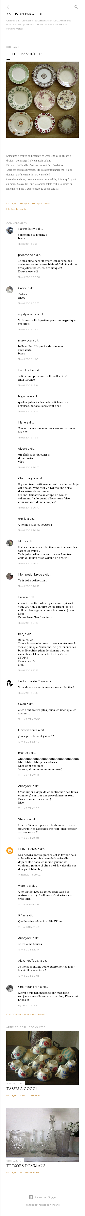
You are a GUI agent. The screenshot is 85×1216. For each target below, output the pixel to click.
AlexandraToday (29, 960)
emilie (22, 518)
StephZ (23, 819)
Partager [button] (11, 203)
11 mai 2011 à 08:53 (28, 303)
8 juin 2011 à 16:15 (27, 1005)
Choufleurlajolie (28, 987)
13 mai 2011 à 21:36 (28, 808)
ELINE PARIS (27, 849)
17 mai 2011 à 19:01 (28, 975)
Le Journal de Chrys (31, 681)
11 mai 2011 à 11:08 (28, 359)
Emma (23, 597)
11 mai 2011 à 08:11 (28, 243)
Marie (22, 422)
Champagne (26, 478)
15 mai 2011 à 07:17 (28, 904)
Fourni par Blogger (46, 1197)
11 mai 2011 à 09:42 (29, 329)
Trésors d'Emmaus (25, 1165)
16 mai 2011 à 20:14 (29, 949)
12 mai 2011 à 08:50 (29, 719)
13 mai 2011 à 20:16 (28, 774)
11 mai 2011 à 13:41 (28, 411)
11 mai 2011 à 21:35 (28, 692)
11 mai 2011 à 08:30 (29, 277)
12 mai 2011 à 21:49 (28, 741)
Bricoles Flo (26, 370)
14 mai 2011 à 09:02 (29, 874)
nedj (21, 634)
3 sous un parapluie (25, 14)
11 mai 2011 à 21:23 (28, 622)
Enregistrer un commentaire (26, 1014)
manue (23, 753)
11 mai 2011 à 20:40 (29, 530)
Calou (22, 704)
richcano (55, 1204)
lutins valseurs (27, 730)
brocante (21, 209)
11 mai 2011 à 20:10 (28, 507)
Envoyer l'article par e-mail (35, 203)
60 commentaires (30, 1095)
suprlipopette (27, 314)
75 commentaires (29, 1172)
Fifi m (22, 915)
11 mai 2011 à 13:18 (28, 385)
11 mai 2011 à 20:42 (29, 563)
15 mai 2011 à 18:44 (28, 926)
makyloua (25, 340)
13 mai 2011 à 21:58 (28, 837)
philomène (25, 255)
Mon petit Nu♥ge (30, 574)
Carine (22, 288)
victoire (23, 886)
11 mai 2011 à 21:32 (28, 670)
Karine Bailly (26, 229)
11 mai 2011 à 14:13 (28, 437)
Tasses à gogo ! (21, 1088)
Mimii (22, 541)
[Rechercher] (76, 6)
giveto (22, 448)
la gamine (25, 396)
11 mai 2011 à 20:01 (28, 467)
